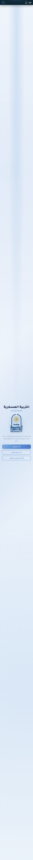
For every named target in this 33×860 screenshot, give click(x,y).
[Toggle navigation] (3, 2)
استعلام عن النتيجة (15, 458)
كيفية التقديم (15, 452)
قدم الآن (15, 447)
